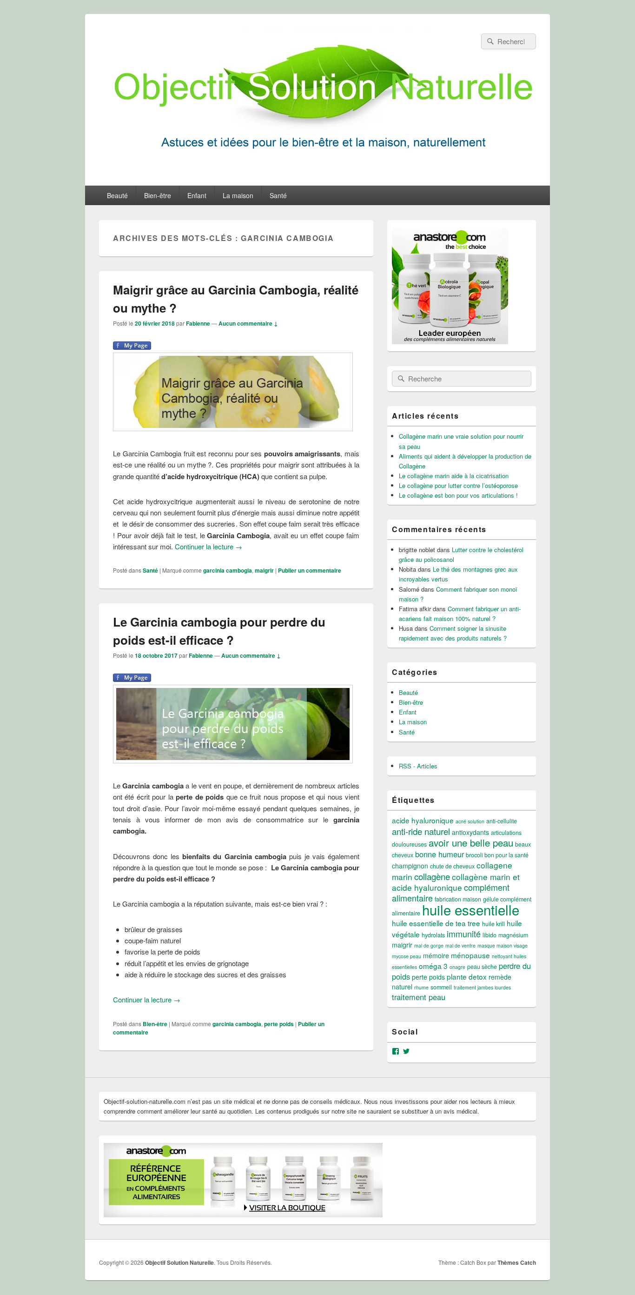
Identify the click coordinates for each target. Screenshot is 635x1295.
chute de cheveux (452, 866)
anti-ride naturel (421, 831)
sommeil (441, 987)
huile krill (493, 924)
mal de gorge (428, 945)
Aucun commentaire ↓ (248, 323)
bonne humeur (439, 854)
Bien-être (157, 195)
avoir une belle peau (471, 842)
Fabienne (198, 323)
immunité (464, 934)
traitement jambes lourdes (482, 987)
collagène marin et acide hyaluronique (456, 882)
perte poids (279, 1024)
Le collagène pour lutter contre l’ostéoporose (458, 485)
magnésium (513, 935)
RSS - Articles (418, 765)
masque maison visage (502, 945)
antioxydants (470, 832)
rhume (421, 987)
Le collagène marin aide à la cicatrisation (454, 475)
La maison (238, 195)
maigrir (264, 570)
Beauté (117, 195)
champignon (410, 865)
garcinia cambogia (227, 570)
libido (489, 935)
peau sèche (482, 966)
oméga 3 (433, 966)
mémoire (436, 955)
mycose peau (406, 956)
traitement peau (418, 996)
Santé (278, 195)
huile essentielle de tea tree (436, 923)
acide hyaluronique (423, 820)
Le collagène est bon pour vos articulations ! (458, 495)
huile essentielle (470, 909)
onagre (457, 966)
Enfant (196, 195)
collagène (432, 876)
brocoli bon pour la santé (497, 855)
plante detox (467, 976)
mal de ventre (460, 945)
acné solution (470, 821)
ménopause (470, 955)
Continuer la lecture (208, 546)
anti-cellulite (501, 821)
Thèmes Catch (516, 1262)
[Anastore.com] (450, 341)
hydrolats (433, 935)
